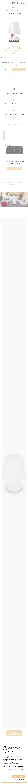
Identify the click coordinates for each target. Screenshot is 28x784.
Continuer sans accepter (19, 779)
